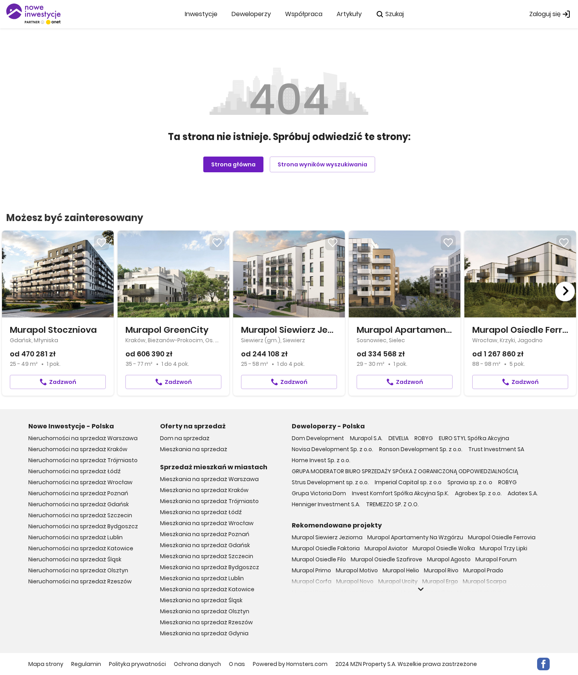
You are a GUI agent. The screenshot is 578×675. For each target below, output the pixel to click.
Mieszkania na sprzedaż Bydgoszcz (209, 567)
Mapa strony (45, 664)
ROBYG (423, 438)
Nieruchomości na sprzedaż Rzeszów (80, 581)
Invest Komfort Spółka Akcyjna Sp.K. (400, 493)
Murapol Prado (483, 570)
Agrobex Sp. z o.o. (478, 493)
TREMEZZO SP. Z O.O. (392, 504)
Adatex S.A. (523, 493)
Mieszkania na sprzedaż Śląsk (201, 600)
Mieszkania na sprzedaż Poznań (204, 534)
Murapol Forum (496, 559)
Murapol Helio (401, 570)
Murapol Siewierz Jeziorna (327, 537)
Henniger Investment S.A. (326, 504)
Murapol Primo (311, 570)
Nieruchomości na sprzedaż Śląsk (74, 559)
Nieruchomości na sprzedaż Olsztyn (78, 570)
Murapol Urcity (398, 581)
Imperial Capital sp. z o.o (408, 482)
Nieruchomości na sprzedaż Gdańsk (78, 504)
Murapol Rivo (441, 570)
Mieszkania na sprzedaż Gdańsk (205, 545)
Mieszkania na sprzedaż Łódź (201, 512)
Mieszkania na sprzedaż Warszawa (209, 479)
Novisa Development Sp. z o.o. (332, 449)
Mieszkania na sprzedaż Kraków (204, 490)
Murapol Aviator (386, 548)
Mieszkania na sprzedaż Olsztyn (204, 611)
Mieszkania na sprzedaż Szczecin (206, 556)
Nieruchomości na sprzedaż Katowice (80, 548)
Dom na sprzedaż (185, 438)
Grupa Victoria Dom (319, 493)
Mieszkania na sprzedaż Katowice (207, 589)
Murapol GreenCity (426, 592)
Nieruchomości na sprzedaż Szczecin (80, 515)
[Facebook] (543, 664)
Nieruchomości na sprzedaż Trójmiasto (83, 460)
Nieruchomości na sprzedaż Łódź (74, 471)
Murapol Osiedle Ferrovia (502, 537)
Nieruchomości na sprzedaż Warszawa (83, 438)
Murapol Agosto (449, 559)
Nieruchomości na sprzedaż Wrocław (80, 482)
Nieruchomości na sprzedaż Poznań (78, 493)
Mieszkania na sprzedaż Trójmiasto (209, 501)
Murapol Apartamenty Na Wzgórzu (415, 537)
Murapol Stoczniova (368, 592)
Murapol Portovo (314, 592)
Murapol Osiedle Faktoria (326, 548)
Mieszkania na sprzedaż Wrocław (207, 523)
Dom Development (318, 438)
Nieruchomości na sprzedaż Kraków (77, 449)
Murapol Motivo (357, 570)
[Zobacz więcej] (420, 589)
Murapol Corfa (311, 581)
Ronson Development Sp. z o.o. (420, 449)
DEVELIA (398, 438)
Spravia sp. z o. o (469, 482)
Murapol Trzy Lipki (503, 548)
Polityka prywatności (137, 664)
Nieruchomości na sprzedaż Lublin (75, 537)
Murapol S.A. (366, 438)
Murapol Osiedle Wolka (443, 548)
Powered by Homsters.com (290, 664)
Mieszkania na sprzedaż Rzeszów (206, 622)
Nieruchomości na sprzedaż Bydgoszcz (83, 526)
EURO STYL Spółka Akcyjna (474, 438)
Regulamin (86, 664)
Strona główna (233, 164)
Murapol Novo (355, 581)
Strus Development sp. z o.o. (330, 482)
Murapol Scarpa (484, 581)
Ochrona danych (197, 664)
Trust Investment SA (496, 449)
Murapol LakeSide (481, 592)
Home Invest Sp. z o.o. (321, 460)
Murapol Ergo (440, 581)
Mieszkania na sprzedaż (193, 449)
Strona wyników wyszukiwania (322, 164)
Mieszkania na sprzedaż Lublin (202, 578)
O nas (237, 664)
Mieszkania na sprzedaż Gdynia (204, 633)
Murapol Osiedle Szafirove (386, 559)
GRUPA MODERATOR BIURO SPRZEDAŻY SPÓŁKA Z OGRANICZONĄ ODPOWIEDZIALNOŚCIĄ (405, 471)
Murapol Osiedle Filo (319, 559)
